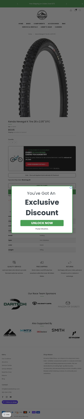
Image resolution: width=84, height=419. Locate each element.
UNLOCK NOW (42, 223)
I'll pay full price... (42, 229)
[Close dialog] (71, 188)
